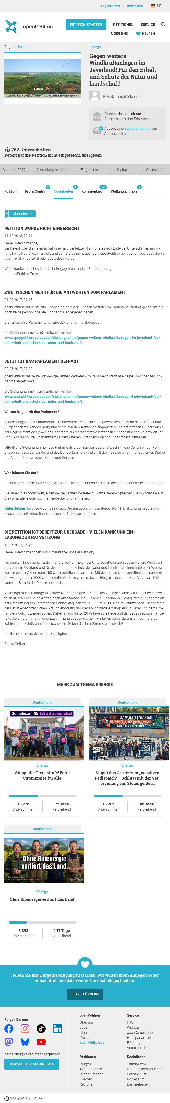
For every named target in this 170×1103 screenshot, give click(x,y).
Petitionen (123, 25)
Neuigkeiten (63, 189)
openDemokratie (140, 1032)
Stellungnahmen (137, 128)
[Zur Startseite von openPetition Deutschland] (29, 26)
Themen (86, 1079)
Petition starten (86, 25)
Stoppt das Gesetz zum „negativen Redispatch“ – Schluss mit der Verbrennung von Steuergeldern (127, 778)
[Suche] (163, 24)
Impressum (136, 1079)
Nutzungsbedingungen (144, 1069)
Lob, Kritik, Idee (92, 1043)
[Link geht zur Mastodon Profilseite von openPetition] (8, 1042)
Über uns (87, 1022)
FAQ (130, 1022)
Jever (21, 47)
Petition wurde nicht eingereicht (42, 228)
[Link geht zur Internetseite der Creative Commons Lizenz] (7, 1098)
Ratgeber (87, 1064)
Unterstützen (14, 508)
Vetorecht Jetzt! (139, 1048)
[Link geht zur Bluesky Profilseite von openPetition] (25, 1042)
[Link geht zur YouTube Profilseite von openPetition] (41, 1042)
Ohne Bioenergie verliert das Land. (42, 899)
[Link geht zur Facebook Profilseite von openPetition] (8, 1028)
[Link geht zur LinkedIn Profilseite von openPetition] (57, 1028)
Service (148, 25)
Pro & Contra (35, 189)
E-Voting (133, 1043)
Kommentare (91, 189)
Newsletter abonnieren (31, 1064)
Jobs (83, 1027)
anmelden (135, 6)
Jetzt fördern (85, 994)
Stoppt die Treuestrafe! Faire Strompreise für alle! (42, 775)
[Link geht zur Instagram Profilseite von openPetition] (25, 1028)
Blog (83, 1032)
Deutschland (42, 703)
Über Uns (119, 33)
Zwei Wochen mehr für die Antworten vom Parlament (65, 292)
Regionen (87, 1084)
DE (158, 6)
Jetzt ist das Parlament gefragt (41, 361)
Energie (95, 47)
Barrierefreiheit (138, 1084)
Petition (10, 191)
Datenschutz (137, 1074)
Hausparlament (139, 1038)
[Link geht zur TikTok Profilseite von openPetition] (41, 1028)
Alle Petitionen (91, 1069)
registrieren (110, 6)
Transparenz (137, 1064)
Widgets (133, 1027)
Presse (85, 1038)
